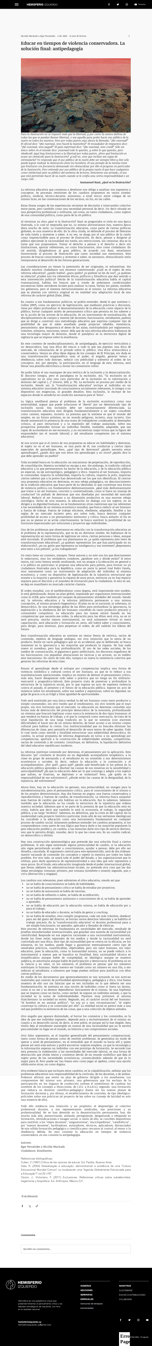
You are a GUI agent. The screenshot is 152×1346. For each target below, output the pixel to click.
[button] (17, 4)
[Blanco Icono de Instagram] (126, 4)
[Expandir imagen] (76, 95)
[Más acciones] (129, 36)
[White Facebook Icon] (108, 4)
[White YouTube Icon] (135, 4)
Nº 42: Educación (30, 1196)
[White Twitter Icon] (117, 4)
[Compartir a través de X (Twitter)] (29, 1206)
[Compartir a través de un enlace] (36, 1206)
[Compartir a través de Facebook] (22, 1206)
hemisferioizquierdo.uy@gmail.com (34, 1324)
